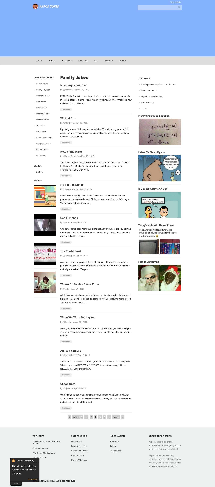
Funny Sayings (43, 90)
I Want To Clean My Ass (151, 152)
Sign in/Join (175, 2)
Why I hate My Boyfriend (151, 96)
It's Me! (143, 108)
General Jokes (43, 96)
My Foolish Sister (71, 185)
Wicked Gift (67, 118)
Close (35, 461)
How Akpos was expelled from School (157, 84)
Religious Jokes (43, 144)
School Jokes (42, 149)
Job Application (147, 102)
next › (116, 417)
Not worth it (76, 441)
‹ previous (77, 417)
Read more (65, 109)
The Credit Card (70, 251)
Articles (82, 60)
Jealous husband (148, 90)
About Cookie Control (13, 460)
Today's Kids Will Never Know (156, 225)
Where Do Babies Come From (79, 284)
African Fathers (70, 350)
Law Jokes (41, 132)
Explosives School (79, 451)
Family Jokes (42, 84)
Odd (96, 60)
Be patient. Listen (79, 446)
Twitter (113, 446)
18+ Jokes (41, 126)
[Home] (46, 9)
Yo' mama (40, 155)
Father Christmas (148, 262)
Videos (52, 60)
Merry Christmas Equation (154, 116)
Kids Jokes (41, 102)
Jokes (39, 60)
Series (122, 60)
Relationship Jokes (45, 138)
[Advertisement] (107, 33)
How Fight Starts (71, 151)
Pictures (67, 60)
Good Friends (69, 218)
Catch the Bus (77, 455)
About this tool (33, 479)
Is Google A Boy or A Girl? (153, 189)
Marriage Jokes (43, 114)
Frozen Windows (79, 460)
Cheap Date (67, 384)
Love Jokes (41, 108)
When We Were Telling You (77, 317)
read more (16, 484)
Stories (109, 60)
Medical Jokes (42, 120)
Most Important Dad (73, 85)
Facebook (114, 441)
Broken (39, 172)
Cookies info (115, 451)
